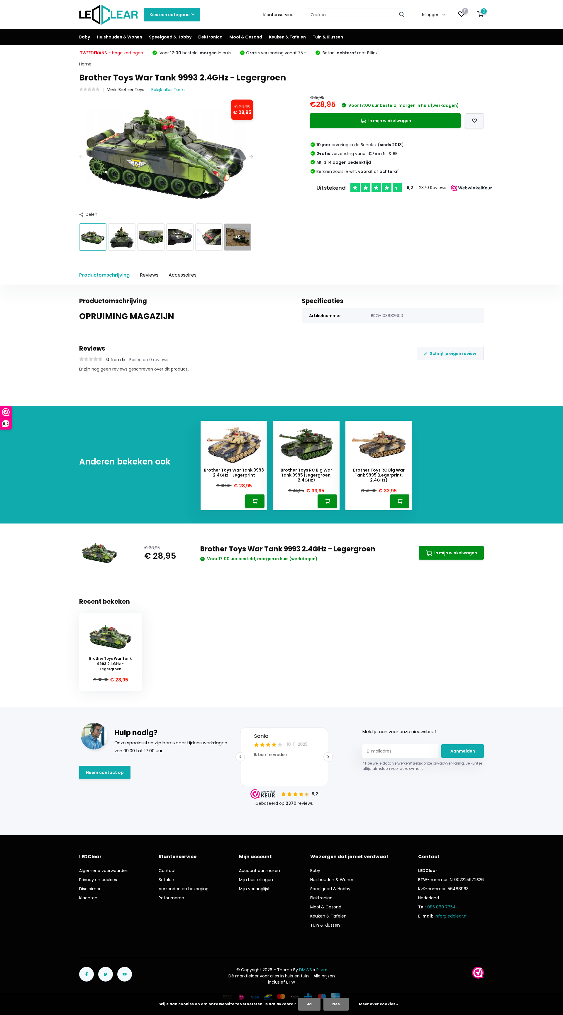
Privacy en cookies (98, 880)
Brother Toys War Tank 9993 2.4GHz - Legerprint (234, 473)
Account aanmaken (259, 870)
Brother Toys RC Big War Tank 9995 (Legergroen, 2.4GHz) (306, 475)
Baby (84, 37)
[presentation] (81, 157)
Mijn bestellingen (256, 880)
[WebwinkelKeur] (478, 973)
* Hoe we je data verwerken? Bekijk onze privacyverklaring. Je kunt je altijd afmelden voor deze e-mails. (422, 766)
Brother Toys (131, 89)
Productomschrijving (104, 275)
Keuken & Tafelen (287, 37)
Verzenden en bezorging (183, 889)
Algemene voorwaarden (103, 870)
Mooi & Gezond (245, 37)
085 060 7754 (441, 907)
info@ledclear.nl (451, 916)
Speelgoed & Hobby (170, 37)
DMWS (305, 970)
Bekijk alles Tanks (168, 89)
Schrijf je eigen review (453, 353)
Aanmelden (462, 751)
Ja (309, 1003)
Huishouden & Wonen (119, 37)
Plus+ (321, 970)
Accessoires (182, 275)
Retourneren (171, 898)
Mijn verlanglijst (254, 889)
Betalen (166, 880)
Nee (336, 1003)
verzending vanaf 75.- (276, 53)
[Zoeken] (402, 14)
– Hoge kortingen (111, 53)
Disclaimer (90, 889)
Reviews (149, 275)
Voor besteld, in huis (194, 53)
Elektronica (210, 37)
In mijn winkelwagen (389, 121)
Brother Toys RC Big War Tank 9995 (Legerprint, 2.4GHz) (379, 475)
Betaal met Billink (349, 53)
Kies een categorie (170, 15)
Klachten (88, 898)
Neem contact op (105, 772)
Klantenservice (278, 15)
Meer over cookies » (378, 1003)
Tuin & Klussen (328, 37)
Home (85, 64)
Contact (167, 870)
